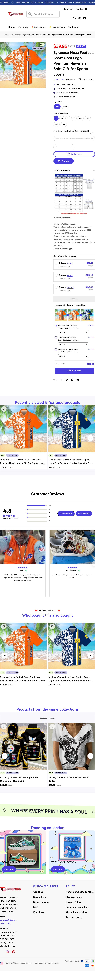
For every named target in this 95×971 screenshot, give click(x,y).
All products (16, 35)
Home (6, 35)
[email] (10, 921)
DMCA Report (26, 963)
